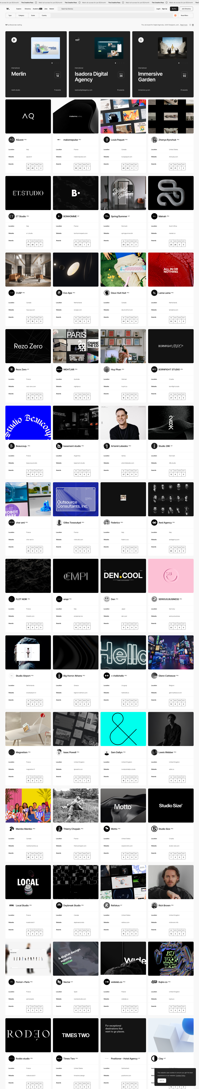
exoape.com (78, 310)
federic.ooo (125, 539)
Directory (28, 9)
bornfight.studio (174, 386)
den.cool (124, 616)
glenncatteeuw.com (175, 693)
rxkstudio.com (78, 539)
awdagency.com (174, 539)
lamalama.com (173, 310)
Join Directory (186, 9)
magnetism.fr (30, 769)
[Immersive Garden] (141, 40)
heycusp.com (30, 310)
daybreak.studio (79, 922)
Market (51, 9)
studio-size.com (174, 846)
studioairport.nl (31, 693)
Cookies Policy (180, 1075)
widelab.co (124, 999)
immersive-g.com (144, 90)
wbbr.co (171, 769)
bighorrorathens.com (80, 693)
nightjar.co (77, 386)
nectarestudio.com (80, 999)
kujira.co (171, 999)
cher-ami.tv (30, 539)
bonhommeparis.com (81, 233)
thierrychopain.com (80, 846)
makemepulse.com (80, 157)
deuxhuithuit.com (127, 310)
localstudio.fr (30, 922)
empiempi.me (78, 616)
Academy (37, 9)
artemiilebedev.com (127, 463)
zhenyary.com (173, 157)
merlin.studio (15, 90)
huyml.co (124, 386)
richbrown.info (173, 922)
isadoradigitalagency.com (83, 90)
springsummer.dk (127, 233)
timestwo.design (79, 1075)
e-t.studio (29, 233)
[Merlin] (14, 40)
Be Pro (174, 9)
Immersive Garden (150, 77)
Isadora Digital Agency (91, 77)
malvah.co (172, 233)
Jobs (45, 9)
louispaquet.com (126, 157)
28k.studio (172, 463)
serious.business (174, 616)
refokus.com (125, 922)
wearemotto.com (127, 846)
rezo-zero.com (31, 386)
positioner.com (126, 1075)
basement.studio (79, 463)
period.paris (30, 999)
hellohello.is (125, 693)
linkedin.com (30, 616)
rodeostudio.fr (30, 1075)
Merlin (18, 74)
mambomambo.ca (32, 846)
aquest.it (29, 157)
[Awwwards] (8, 9)
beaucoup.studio (31, 463)
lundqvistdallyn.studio (128, 769)
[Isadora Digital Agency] (77, 40)
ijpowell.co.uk (78, 769)
